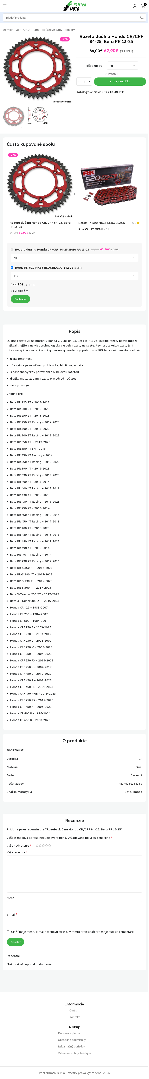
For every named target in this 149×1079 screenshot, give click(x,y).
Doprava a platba (69, 1033)
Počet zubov (93, 66)
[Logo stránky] (74, 5)
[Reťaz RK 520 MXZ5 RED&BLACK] (108, 184)
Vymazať (113, 74)
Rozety (70, 30)
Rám (36, 30)
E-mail (12, 914)
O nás (73, 1010)
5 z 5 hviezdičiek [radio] (49, 845)
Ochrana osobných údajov (74, 1053)
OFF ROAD (22, 30)
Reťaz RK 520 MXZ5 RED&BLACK (101, 223)
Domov (8, 30)
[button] (7, 69)
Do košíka (20, 299)
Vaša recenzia (17, 852)
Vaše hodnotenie (19, 845)
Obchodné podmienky (72, 1040)
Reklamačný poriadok (71, 1046)
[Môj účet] (135, 6)
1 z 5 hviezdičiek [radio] (37, 845)
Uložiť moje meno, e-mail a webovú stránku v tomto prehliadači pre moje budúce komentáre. (72, 932)
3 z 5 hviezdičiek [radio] (43, 845)
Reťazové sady (52, 30)
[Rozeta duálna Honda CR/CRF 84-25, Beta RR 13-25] (40, 184)
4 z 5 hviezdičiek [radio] (46, 845)
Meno (12, 898)
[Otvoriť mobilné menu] (5, 6)
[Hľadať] (142, 17)
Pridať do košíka (120, 81)
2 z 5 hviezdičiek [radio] (40, 845)
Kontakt (74, 1017)
